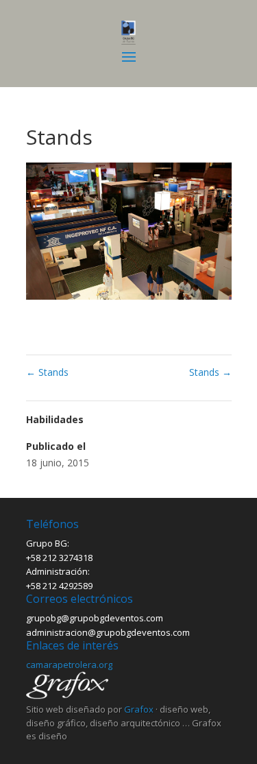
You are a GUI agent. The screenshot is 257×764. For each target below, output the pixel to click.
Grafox (139, 709)
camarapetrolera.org (69, 664)
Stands (47, 372)
